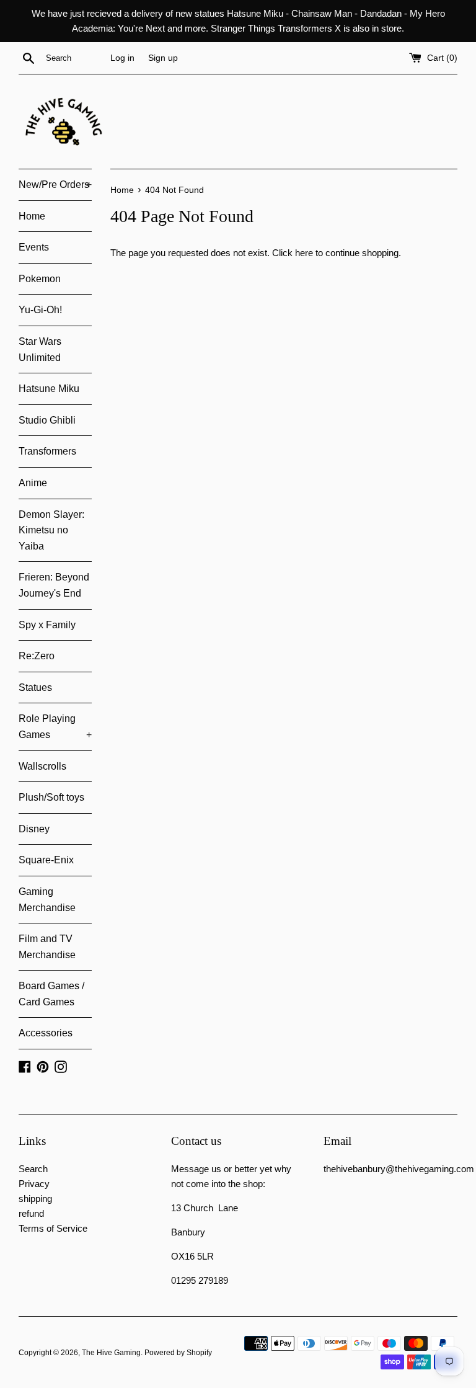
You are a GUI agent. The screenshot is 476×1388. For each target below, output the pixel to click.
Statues (35, 687)
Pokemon (40, 279)
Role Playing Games (55, 726)
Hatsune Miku (49, 388)
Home (32, 216)
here (304, 252)
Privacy (34, 1183)
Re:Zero (37, 656)
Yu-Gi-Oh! (40, 310)
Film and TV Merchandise (47, 946)
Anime (33, 483)
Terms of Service (53, 1228)
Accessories (46, 1033)
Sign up (163, 58)
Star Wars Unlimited (40, 349)
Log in (122, 58)
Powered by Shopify (178, 1352)
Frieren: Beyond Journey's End (54, 585)
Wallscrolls (42, 766)
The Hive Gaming (111, 1352)
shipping (35, 1198)
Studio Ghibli (47, 420)
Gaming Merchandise (47, 899)
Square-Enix (46, 860)
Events (34, 247)
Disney (34, 829)
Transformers (47, 451)
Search (33, 1168)
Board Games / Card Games (51, 994)
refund (31, 1213)
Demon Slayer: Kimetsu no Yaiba (51, 530)
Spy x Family (47, 625)
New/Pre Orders (55, 184)
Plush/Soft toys (51, 797)
